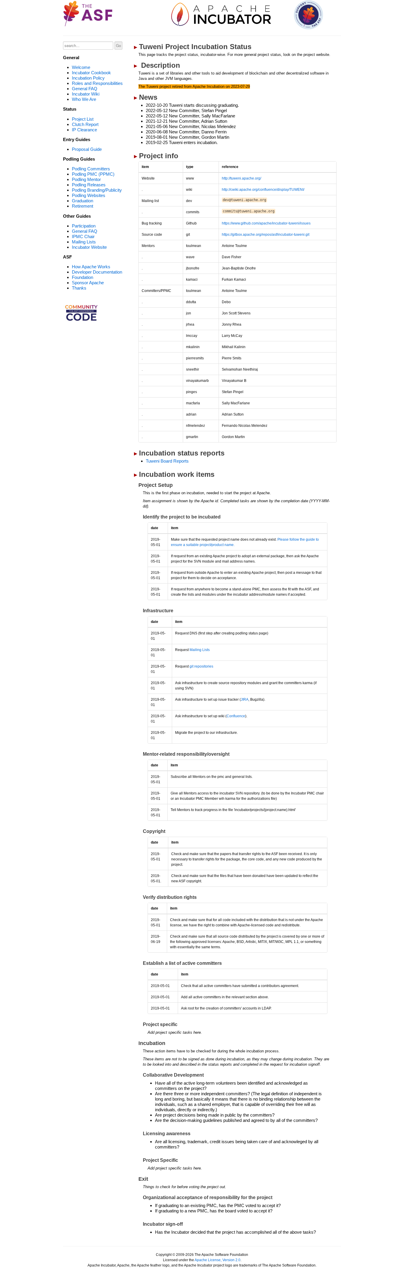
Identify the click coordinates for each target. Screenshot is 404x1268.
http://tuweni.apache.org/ (241, 178)
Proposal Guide (87, 149)
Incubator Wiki (85, 93)
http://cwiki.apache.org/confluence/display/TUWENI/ (263, 190)
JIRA (244, 699)
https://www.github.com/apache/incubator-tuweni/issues (266, 223)
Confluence (236, 716)
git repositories (201, 666)
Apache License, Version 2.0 (217, 1260)
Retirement (82, 206)
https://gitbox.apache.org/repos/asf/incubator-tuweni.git (265, 234)
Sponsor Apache (88, 282)
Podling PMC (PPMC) (93, 174)
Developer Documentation (97, 271)
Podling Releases (89, 184)
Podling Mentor (86, 179)
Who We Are (84, 99)
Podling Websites (88, 195)
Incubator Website (89, 247)
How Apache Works (91, 266)
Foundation (82, 277)
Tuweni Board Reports (167, 460)
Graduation (82, 200)
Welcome (81, 67)
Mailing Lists (84, 241)
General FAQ (84, 88)
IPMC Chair (83, 236)
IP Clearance (84, 129)
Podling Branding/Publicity (97, 190)
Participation (84, 225)
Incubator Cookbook (91, 72)
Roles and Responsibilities (97, 83)
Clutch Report (85, 124)
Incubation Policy (88, 77)
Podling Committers (91, 168)
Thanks (79, 287)
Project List (82, 119)
